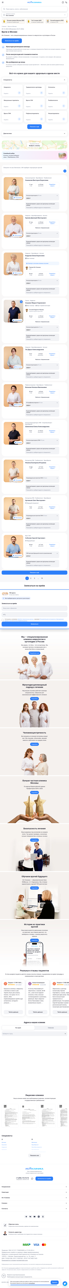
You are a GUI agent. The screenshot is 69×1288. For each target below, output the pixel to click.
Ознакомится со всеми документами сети (15, 1260)
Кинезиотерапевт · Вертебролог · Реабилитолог (38, 178)
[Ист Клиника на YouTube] (34, 1216)
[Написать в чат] (63, 2)
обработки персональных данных (25, 619)
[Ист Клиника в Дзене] (38, 1216)
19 (42, 578)
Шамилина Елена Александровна (37, 426)
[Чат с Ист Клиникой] (65, 1283)
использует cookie (14, 1268)
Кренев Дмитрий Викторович (36, 218)
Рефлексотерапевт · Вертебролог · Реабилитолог (38, 385)
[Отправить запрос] (64, 171)
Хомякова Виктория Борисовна (36, 180)
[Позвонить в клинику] (66, 2)
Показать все (34, 1155)
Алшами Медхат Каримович (35, 303)
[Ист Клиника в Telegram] (26, 1216)
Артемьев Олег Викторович (35, 500)
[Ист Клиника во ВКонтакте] (30, 1216)
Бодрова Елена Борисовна (34, 255)
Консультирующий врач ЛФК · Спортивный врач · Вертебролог (39, 423)
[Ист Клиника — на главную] (34, 2)
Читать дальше (13, 1012)
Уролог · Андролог (30, 300)
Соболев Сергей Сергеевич (35, 538)
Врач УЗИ (28, 535)
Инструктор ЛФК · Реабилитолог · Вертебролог (38, 460)
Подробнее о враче (52, 185)
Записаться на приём (12, 41)
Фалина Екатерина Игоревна (35, 463)
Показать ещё (34, 126)
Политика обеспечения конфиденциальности (44, 1282)
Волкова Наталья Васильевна (36, 387)
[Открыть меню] (2, 2)
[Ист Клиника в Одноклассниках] (43, 1216)
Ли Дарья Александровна (34, 349)
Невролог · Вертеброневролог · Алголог (36, 215)
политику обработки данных (20, 620)
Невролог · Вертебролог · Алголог (34, 253)
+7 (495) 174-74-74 (22, 1178)
